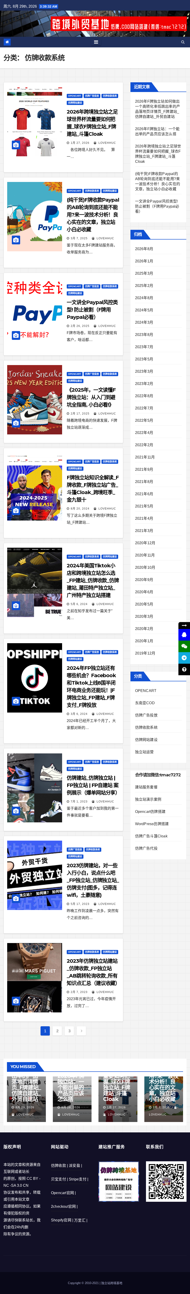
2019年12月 (145, 653)
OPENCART (74, 96)
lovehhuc (107, 142)
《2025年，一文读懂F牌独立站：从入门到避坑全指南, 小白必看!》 (91, 397)
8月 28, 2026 (70, 1107)
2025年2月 (144, 286)
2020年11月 (145, 555)
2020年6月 (144, 592)
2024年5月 (144, 310)
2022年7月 (144, 408)
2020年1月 (144, 641)
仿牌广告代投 (146, 848)
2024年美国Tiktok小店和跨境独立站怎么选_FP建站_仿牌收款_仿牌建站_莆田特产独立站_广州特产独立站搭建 (93, 580)
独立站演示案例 (148, 799)
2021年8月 (144, 482)
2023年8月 (144, 335)
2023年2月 (144, 384)
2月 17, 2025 (80, 413)
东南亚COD (145, 703)
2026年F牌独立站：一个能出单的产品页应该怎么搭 (70, 1087)
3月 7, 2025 (79, 238)
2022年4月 (144, 433)
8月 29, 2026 (25, 1107)
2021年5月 (144, 506)
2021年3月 (144, 531)
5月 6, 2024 (79, 604)
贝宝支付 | (59, 1179)
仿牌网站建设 (75, 102)
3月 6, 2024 (79, 714)
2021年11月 (145, 457)
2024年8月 (144, 298)
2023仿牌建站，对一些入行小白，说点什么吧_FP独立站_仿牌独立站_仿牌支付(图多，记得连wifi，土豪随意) (93, 880)
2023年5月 (144, 359)
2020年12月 (145, 543)
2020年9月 (144, 580)
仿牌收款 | (59, 1166)
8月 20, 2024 (80, 508)
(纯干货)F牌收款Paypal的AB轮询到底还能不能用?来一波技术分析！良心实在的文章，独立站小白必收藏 (93, 215)
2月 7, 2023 (79, 992)
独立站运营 (144, 752)
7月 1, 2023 (79, 801)
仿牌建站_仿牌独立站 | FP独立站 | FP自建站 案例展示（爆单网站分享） (93, 785)
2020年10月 (145, 567)
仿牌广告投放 (92, 96)
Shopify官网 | (62, 1220)
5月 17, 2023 (80, 904)
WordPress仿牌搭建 (152, 824)
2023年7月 (144, 347)
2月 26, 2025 (80, 326)
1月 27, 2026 (80, 142)
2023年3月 (144, 371)
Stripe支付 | (78, 1179)
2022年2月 (144, 445)
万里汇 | (80, 1220)
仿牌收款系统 (110, 96)
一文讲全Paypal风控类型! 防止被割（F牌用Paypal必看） (92, 309)
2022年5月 (144, 420)
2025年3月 (144, 273)
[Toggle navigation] (96, 42)
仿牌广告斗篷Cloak (151, 836)
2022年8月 (144, 396)
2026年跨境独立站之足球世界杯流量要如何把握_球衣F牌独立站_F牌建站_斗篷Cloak (117, 1078)
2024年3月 (144, 322)
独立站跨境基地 (111, 1283)
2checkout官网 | (64, 1206)
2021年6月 (144, 494)
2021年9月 (144, 469)
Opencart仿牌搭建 (150, 812)
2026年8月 (144, 249)
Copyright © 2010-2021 (84, 1283)
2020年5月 (144, 604)
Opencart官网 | (63, 1193)
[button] (183, 42)
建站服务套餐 (146, 787)
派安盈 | (75, 1166)
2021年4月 (144, 518)
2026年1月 (144, 261)
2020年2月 (144, 629)
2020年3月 (144, 616)
